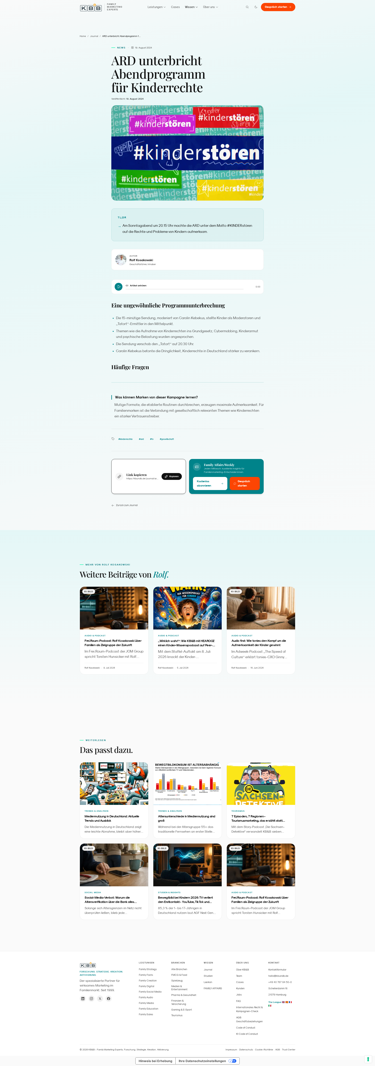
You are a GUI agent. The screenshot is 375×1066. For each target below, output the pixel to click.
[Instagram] (91, 998)
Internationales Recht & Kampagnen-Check (249, 1009)
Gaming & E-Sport (181, 1009)
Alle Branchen (179, 969)
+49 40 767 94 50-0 (280, 982)
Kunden (240, 988)
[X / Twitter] (100, 998)
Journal (94, 36)
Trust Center (288, 1049)
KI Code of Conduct (247, 1033)
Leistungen (155, 7)
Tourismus (177, 1015)
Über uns (209, 7)
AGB (277, 1049)
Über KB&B (242, 969)
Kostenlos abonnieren (204, 483)
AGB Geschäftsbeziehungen (249, 1019)
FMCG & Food (179, 974)
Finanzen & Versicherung (178, 1002)
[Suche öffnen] (247, 7)
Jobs (239, 994)
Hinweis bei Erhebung (155, 1061)
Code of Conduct (245, 1027)
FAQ (238, 1001)
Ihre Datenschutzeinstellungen (202, 1061)
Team (239, 975)
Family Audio (146, 997)
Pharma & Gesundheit (183, 995)
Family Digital (146, 986)
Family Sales (146, 1014)
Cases (175, 7)
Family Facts (146, 974)
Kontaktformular (277, 969)
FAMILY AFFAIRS (213, 988)
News (121, 47)
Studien (208, 975)
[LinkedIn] (83, 998)
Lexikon (208, 982)
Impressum (231, 1049)
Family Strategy (148, 969)
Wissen (190, 7)
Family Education (148, 1008)
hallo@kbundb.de (278, 975)
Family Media (146, 1003)
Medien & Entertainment (179, 988)
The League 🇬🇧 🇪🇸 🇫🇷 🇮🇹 (280, 1004)
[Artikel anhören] (118, 287)
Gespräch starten (276, 6)
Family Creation (148, 980)
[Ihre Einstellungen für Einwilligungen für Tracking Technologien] (368, 1059)
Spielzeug (177, 980)
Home (83, 36)
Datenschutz (246, 1049)
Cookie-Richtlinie (264, 1049)
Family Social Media (150, 991)
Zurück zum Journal (127, 505)
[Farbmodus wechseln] (255, 7)
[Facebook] (108, 998)
